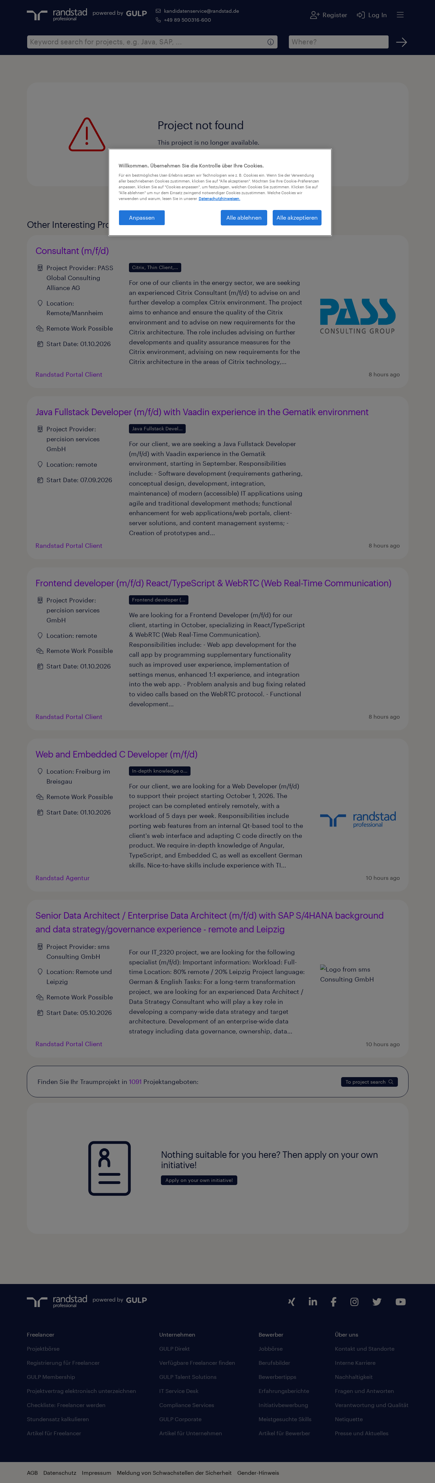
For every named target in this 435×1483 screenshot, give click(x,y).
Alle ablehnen (244, 217)
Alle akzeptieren (297, 217)
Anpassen (142, 217)
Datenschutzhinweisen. (219, 198)
